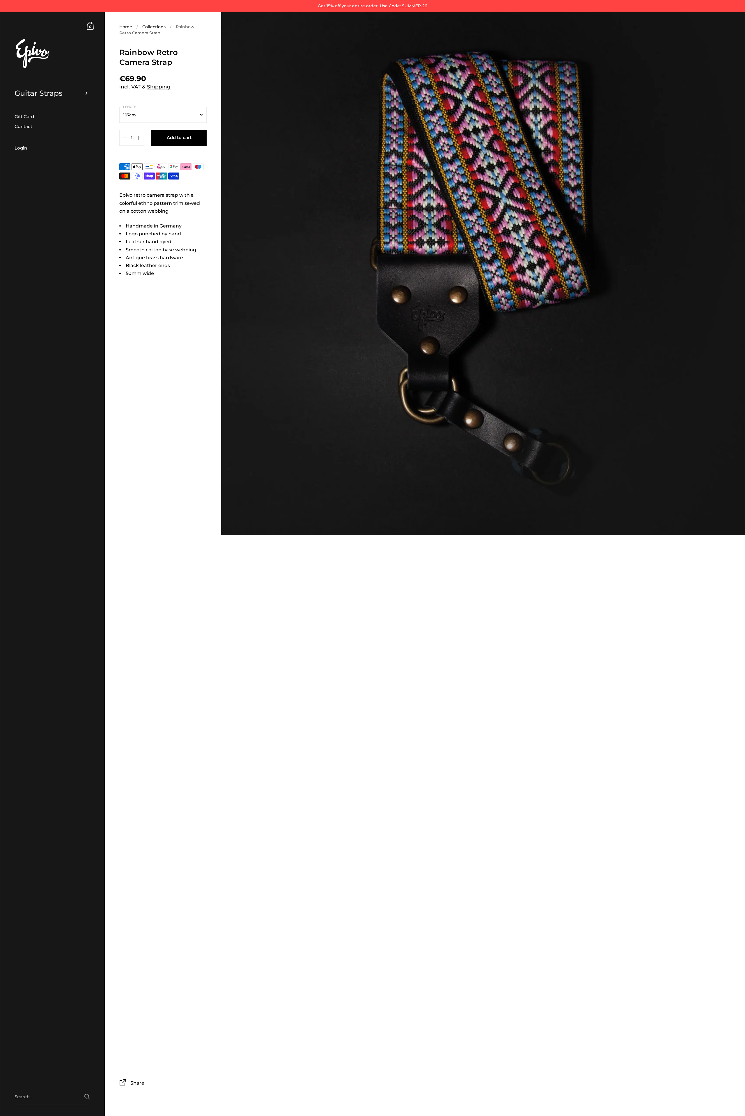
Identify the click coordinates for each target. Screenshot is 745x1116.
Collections (154, 26)
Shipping (159, 87)
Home (125, 26)
